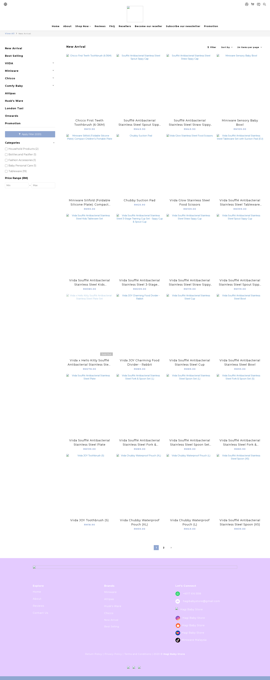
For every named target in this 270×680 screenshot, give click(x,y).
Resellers (125, 26)
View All (10, 33)
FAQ (112, 26)
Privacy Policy (113, 654)
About (67, 26)
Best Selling (14, 55)
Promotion (211, 26)
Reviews (100, 26)
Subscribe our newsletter (183, 26)
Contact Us (40, 612)
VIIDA (9, 63)
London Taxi (14, 108)
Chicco (10, 78)
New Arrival (25, 33)
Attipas (10, 93)
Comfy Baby (14, 85)
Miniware (12, 70)
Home (56, 26)
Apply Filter (31, 134)
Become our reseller (148, 26)
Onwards (11, 115)
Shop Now (82, 26)
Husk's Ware (14, 100)
